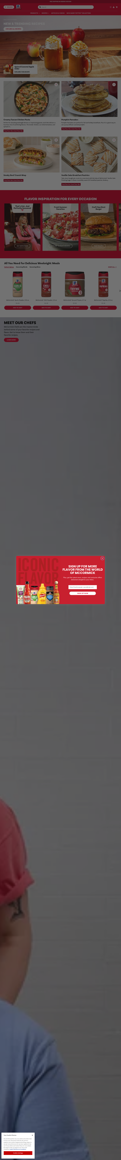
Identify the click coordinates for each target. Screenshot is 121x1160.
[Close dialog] (102, 558)
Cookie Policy (12, 1149)
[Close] (32, 1135)
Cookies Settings (18, 1153)
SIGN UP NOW (82, 593)
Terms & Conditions (21, 1149)
